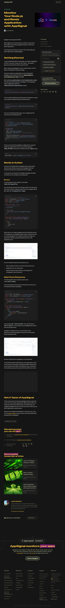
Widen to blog (52, 70)
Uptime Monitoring (8, 583)
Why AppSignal (19, 587)
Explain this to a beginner (49, 67)
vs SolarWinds (31, 587)
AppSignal (55, 599)
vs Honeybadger (31, 578)
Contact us (41, 581)
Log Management (8, 589)
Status (40, 586)
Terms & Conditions (17, 605)
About (52, 585)
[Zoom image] (21, 251)
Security (41, 588)
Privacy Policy (25, 605)
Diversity (53, 592)
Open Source (54, 594)
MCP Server (6, 599)
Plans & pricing (19, 573)
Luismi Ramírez (10, 30)
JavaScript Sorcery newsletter (21, 434)
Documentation (19, 576)
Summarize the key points (49, 62)
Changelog (18, 583)
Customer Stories (19, 580)
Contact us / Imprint (47, 605)
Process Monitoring (8, 594)
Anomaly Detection (8, 580)
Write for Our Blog (55, 590)
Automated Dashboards (6, 592)
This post (47, 70)
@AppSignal (55, 596)
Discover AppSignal (32, 558)
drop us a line (11, 413)
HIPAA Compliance (43, 600)
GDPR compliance (39, 605)
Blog (17, 578)
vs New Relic (30, 580)
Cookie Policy (31, 605)
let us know (32, 553)
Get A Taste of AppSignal (46, 46)
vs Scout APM (30, 583)
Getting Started (44, 41)
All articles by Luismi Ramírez (17, 511)
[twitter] (23, 444)
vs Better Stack (31, 573)
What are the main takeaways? (50, 64)
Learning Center (19, 585)
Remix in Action (44, 44)
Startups (41, 595)
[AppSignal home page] (8, 2)
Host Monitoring (7, 578)
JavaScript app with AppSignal (24, 440)
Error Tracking (7, 573)
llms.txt (17, 589)
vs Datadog (30, 576)
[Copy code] (36, 91)
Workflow (6, 587)
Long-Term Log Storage (42, 598)
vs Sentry (30, 585)
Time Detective (7, 596)
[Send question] (58, 58)
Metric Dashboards (8, 585)
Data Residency (42, 593)
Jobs (52, 587)
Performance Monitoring (7, 576)
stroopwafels (20, 553)
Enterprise (41, 590)
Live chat (41, 584)
